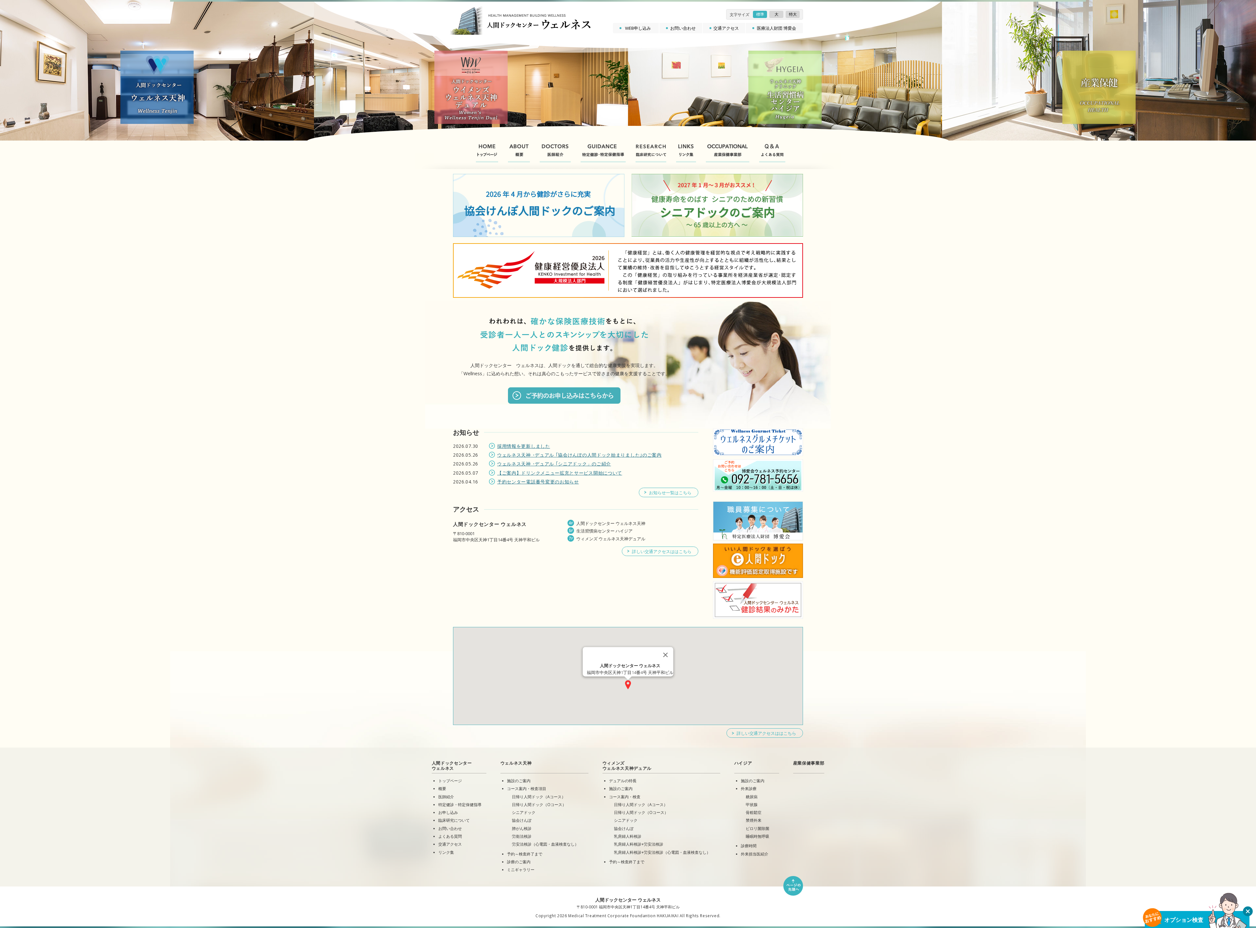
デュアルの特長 (623, 780)
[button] (628, 684)
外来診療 (749, 788)
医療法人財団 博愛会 (776, 28)
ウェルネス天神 (516, 763)
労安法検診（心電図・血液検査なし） (545, 844)
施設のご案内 (519, 780)
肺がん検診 (522, 828)
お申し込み (448, 812)
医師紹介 (446, 796)
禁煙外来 (753, 820)
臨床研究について (454, 820)
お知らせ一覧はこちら (670, 493)
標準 (760, 14)
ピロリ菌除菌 (757, 828)
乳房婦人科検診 (627, 836)
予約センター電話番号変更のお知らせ (538, 482)
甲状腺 (752, 804)
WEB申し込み (638, 28)
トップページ (450, 780)
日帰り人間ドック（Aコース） (539, 796)
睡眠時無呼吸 (757, 836)
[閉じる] (1248, 911)
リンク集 (446, 852)
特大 (793, 14)
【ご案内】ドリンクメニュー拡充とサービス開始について (559, 473)
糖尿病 (752, 796)
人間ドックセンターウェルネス (452, 765)
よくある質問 (450, 836)
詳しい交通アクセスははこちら (661, 551)
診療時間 (749, 845)
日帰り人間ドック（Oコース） (539, 804)
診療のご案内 (519, 861)
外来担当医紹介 (754, 853)
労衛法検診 (522, 836)
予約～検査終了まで (524, 853)
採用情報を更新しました (523, 446)
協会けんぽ (522, 820)
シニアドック (523, 812)
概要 (442, 788)
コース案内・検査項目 (526, 788)
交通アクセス (726, 28)
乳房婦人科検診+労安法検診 (638, 844)
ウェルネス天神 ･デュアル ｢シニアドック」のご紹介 (554, 464)
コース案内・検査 (624, 796)
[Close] (665, 655)
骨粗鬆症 (753, 812)
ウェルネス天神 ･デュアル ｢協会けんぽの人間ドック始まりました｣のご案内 (579, 455)
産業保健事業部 (809, 763)
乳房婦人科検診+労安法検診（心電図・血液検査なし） (662, 852)
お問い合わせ (683, 28)
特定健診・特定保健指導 (459, 804)
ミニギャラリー (520, 869)
